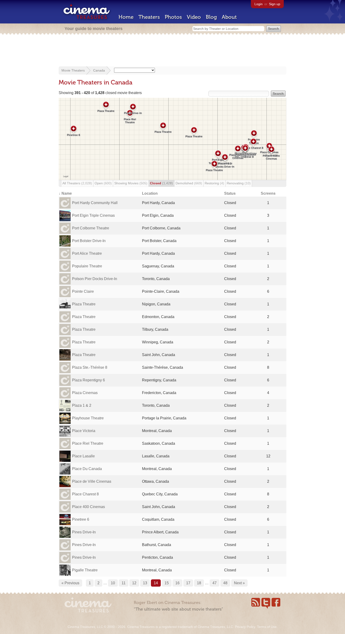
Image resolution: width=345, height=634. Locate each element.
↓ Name (65, 193)
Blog (211, 17)
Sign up (274, 4)
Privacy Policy (245, 627)
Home (126, 17)
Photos (173, 17)
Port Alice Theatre (87, 253)
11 (124, 583)
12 (134, 583)
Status (230, 193)
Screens (268, 193)
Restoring (214, 183)
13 (145, 583)
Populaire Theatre (87, 266)
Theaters (149, 17)
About (229, 17)
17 (188, 583)
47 (214, 583)
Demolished (189, 183)
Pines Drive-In (84, 532)
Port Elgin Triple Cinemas (93, 215)
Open (103, 183)
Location (150, 193)
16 (177, 583)
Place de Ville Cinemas (91, 481)
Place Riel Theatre (87, 443)
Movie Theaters (73, 70)
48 (225, 583)
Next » (239, 583)
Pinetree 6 (80, 519)
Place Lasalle (83, 456)
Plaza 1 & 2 (81, 405)
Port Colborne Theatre (90, 228)
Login (258, 4)
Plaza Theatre (84, 304)
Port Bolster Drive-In (89, 241)
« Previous (70, 583)
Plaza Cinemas (85, 393)
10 (113, 583)
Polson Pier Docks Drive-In (94, 279)
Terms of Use (267, 627)
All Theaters (77, 183)
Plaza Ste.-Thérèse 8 (89, 367)
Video (194, 17)
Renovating (239, 183)
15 (167, 583)
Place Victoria (83, 431)
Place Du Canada (87, 469)
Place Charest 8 (85, 494)
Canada (99, 70)
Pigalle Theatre (85, 570)
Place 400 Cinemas (88, 507)
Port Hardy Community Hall (95, 203)
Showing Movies (130, 183)
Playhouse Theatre (88, 418)
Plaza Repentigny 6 (88, 380)
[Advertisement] (172, 50)
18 (199, 583)
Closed (161, 183)
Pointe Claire (83, 291)
